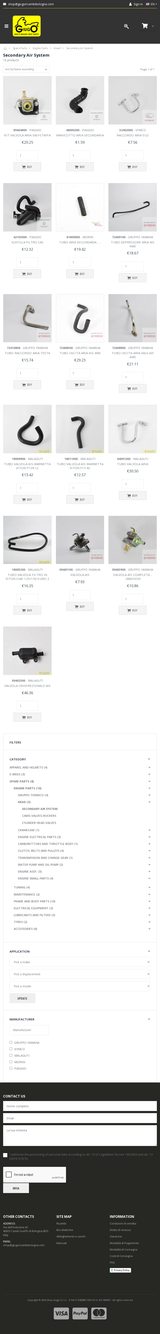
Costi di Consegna (121, 1256)
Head (57, 48)
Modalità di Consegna (123, 1249)
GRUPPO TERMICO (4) (33, 795)
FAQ (112, 1262)
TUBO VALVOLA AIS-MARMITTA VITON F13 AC (80, 466)
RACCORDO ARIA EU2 (133, 135)
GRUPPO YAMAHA (26, 1043)
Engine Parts (40, 48)
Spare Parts (20, 48)
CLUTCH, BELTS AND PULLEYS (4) (41, 851)
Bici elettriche (64, 1230)
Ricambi (61, 1223)
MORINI (19, 1062)
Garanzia (116, 1236)
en (153, 4)
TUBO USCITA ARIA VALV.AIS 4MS (132, 355)
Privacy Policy (121, 1270)
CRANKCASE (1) (28, 830)
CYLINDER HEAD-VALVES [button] (39, 823)
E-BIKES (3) (17, 774)
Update (23, 998)
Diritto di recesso (120, 1230)
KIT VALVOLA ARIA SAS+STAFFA (27, 135)
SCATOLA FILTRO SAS (27, 242)
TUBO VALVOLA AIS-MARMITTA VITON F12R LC (27, 466)
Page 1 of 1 (147, 69)
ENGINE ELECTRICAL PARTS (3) (39, 837)
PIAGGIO (20, 1068)
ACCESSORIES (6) (25, 929)
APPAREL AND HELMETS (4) (28, 767)
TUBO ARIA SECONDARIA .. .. (80, 242)
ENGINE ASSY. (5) (30, 871)
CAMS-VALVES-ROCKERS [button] (39, 816)
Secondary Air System (79, 48)
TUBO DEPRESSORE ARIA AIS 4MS (132, 244)
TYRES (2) (20, 922)
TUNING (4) (22, 887)
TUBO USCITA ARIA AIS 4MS (80, 353)
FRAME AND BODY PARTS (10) (34, 901)
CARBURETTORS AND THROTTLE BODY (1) (48, 844)
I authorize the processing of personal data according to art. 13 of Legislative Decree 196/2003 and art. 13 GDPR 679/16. (81, 1156)
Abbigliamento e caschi (70, 1236)
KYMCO (19, 1049)
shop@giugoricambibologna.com (31, 4)
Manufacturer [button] (22, 1019)
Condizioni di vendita (123, 1223)
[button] (148, 26)
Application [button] (20, 951)
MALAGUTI (21, 1055)
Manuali (61, 1243)
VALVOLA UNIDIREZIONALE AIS (27, 686)
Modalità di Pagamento (124, 1243)
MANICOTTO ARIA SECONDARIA (80, 135)
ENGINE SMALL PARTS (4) (35, 878)
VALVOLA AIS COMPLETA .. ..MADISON (132, 577)
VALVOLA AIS (79, 575)
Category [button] (18, 759)
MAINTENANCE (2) (27, 894)
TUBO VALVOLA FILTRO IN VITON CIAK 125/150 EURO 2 (27, 577)
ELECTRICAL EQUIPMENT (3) (33, 908)
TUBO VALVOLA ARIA (132, 464)
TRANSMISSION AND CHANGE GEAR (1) (45, 858)
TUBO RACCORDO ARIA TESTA (27, 353)
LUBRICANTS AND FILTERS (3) (34, 915)
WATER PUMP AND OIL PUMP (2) (40, 865)
